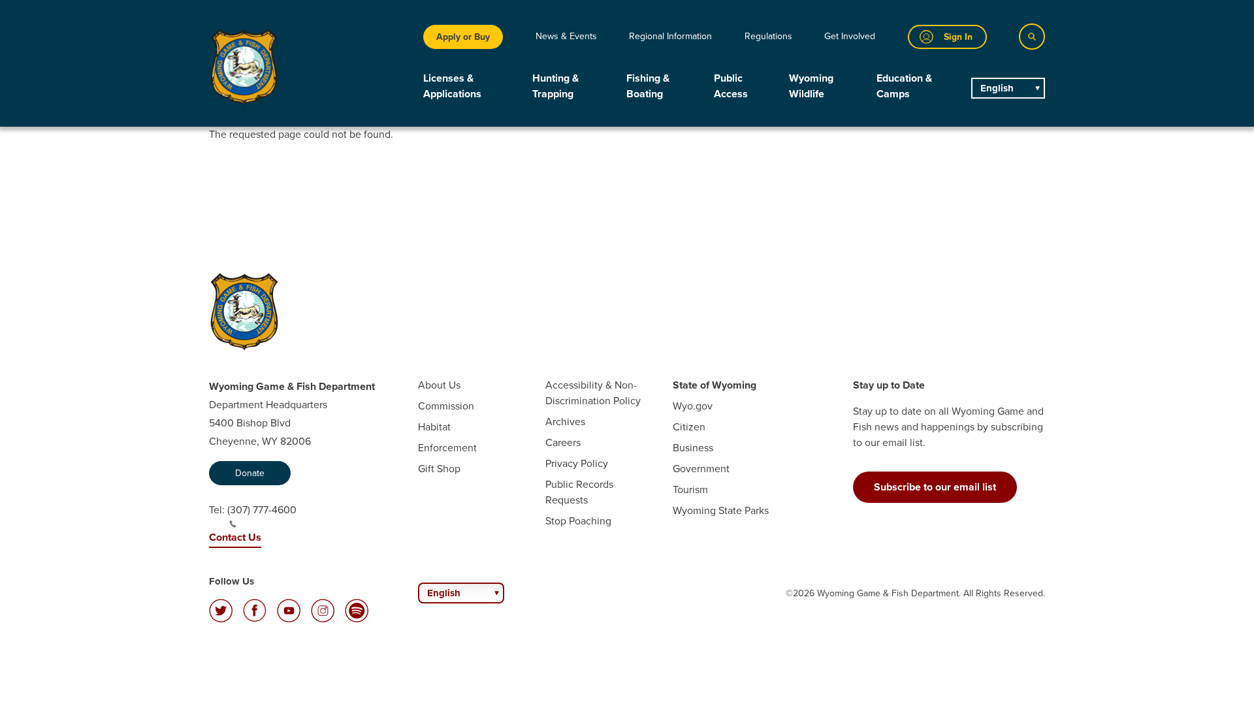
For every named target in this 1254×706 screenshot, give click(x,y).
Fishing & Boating (647, 86)
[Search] (1032, 37)
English (997, 88)
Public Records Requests (579, 492)
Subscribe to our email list (935, 486)
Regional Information (670, 36)
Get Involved (849, 36)
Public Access (731, 86)
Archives (565, 421)
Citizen (689, 426)
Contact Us (235, 537)
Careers (563, 442)
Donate (250, 473)
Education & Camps (904, 86)
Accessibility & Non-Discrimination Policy (593, 392)
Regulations (768, 36)
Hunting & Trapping (555, 86)
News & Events (566, 36)
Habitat (434, 426)
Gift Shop (439, 468)
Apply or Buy (463, 37)
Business (693, 447)
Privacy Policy (576, 463)
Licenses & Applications (452, 86)
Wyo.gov (693, 405)
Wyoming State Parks (721, 510)
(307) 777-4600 (262, 509)
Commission (446, 405)
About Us (439, 385)
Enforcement (447, 447)
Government (701, 468)
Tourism (690, 489)
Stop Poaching (578, 520)
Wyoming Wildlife (811, 86)
